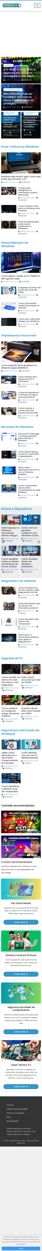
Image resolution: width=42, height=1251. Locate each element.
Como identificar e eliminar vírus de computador (10, 789)
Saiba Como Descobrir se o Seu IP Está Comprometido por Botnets (10, 757)
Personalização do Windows (14, 244)
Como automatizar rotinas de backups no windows (29, 305)
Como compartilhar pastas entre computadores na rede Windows (29, 489)
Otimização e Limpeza (30, 113)
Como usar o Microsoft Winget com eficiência (29, 320)
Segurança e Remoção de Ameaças (20, 732)
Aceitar (21, 1248)
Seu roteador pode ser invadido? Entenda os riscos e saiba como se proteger (18, 98)
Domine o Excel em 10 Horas (21, 955)
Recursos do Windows (17, 427)
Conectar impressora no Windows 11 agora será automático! (28, 394)
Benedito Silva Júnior (12, 80)
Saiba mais (20, 922)
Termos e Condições (15, 1113)
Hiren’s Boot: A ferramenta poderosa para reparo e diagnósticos (28, 638)
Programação (13, 1121)
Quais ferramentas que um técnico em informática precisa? (29, 605)
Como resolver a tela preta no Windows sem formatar (29, 208)
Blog (8, 1117)
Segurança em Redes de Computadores (21, 1009)
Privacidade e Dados (13, 89)
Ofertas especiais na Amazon (19, 1128)
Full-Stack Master (21, 903)
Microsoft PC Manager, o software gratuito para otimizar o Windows (29, 437)
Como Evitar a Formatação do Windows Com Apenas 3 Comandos (31, 122)
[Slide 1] (22, 574)
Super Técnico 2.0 (21, 1064)
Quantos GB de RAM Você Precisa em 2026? (30, 711)
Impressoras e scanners (18, 335)
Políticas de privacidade (17, 1109)
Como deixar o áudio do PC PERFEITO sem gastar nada (20, 277)
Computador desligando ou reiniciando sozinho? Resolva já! (28, 191)
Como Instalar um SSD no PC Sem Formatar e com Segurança (11, 681)
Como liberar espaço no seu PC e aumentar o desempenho (28, 454)
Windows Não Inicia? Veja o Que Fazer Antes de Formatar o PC (10, 122)
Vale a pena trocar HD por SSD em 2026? (30, 680)
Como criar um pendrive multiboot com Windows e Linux (29, 531)
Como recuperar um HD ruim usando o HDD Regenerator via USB (28, 590)
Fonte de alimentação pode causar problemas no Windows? (28, 225)
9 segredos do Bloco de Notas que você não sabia (29, 289)
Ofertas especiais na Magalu (18, 1134)
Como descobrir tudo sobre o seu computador (28, 621)
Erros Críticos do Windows (10, 113)
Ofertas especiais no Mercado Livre (21, 1131)
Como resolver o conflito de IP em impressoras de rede (28, 410)
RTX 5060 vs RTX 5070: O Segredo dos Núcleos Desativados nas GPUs (20, 73)
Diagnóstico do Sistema (18, 581)
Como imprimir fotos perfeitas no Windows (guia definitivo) (19, 366)
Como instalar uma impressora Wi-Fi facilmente (27, 379)
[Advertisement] (21, 33)
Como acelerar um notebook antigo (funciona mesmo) (10, 712)
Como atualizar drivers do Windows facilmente (29, 562)
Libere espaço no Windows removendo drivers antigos (10, 531)
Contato (10, 1105)
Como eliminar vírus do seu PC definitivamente (29, 755)
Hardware (8, 65)
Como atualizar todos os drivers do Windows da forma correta (10, 562)
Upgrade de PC (12, 658)
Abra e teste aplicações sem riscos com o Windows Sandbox (29, 471)
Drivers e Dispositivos (16, 509)
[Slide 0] (20, 574)
